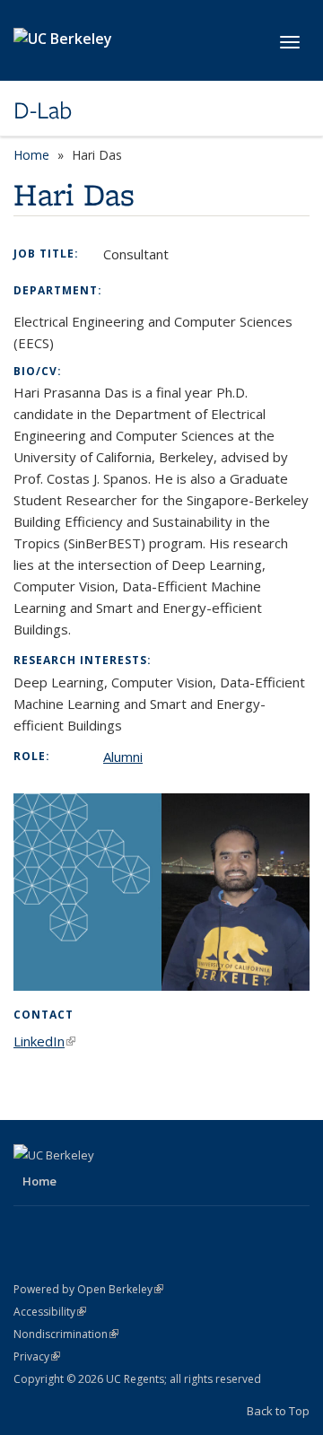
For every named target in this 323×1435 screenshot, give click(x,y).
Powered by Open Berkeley (88, 1289)
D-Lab (42, 110)
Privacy (36, 1356)
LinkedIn (44, 1041)
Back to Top (278, 1411)
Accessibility (49, 1311)
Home (31, 154)
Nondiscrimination (65, 1334)
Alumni (123, 757)
